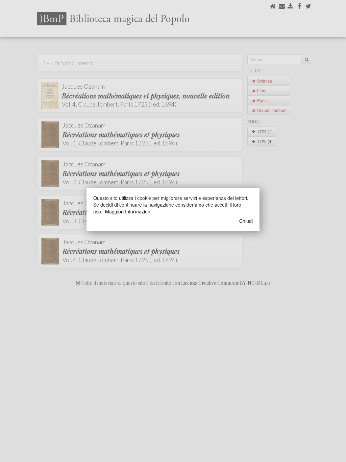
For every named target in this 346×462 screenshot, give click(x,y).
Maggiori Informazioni (128, 211)
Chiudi (246, 220)
